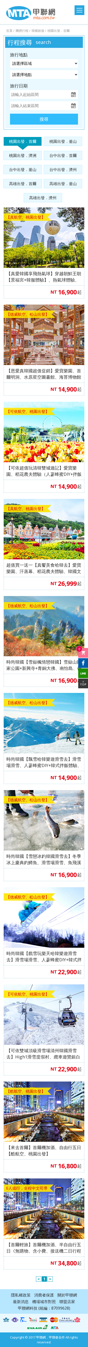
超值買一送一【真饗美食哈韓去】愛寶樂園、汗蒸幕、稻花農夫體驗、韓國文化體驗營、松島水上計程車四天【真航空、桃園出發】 (43, 568)
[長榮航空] (37, 1327)
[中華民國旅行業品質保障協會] (23, 1320)
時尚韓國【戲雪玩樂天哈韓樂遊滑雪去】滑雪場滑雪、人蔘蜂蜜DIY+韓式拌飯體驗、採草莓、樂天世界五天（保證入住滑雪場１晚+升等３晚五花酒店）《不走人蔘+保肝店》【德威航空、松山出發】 (44, 956)
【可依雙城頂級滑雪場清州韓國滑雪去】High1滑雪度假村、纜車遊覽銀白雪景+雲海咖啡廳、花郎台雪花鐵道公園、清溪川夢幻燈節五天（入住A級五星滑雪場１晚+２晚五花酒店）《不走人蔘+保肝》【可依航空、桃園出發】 (43, 1054)
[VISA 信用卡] (43, 1320)
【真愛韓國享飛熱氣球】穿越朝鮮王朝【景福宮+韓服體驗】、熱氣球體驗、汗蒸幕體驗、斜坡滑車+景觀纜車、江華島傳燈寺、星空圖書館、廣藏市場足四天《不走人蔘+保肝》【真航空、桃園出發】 (43, 277)
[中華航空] (69, 1320)
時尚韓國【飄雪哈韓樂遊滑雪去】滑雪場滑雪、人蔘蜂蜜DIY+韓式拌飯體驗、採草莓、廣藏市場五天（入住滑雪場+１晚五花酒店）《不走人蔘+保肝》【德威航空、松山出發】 (44, 762)
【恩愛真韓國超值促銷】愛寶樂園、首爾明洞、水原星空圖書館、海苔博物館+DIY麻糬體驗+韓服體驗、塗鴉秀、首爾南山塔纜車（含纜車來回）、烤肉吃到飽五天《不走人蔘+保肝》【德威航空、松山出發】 (43, 374)
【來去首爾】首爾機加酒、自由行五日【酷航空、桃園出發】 (43, 1150)
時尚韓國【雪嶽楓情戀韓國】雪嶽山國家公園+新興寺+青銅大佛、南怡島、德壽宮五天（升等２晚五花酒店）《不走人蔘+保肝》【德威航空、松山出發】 (44, 665)
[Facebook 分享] (83, 663)
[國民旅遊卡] (33, 1320)
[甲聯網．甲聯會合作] (55, 1327)
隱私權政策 (21, 1295)
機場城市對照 (44, 1301)
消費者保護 (44, 1295)
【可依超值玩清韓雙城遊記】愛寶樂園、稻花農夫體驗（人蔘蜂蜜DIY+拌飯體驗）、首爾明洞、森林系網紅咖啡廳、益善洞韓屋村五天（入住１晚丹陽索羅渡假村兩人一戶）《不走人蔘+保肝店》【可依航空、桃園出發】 (44, 471)
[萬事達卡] (54, 1320)
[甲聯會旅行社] (30, 13)
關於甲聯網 (67, 1295)
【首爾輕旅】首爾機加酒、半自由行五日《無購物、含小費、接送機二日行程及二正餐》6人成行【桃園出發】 (43, 1248)
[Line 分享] (83, 673)
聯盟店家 (67, 1301)
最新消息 (21, 1301)
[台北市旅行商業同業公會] (15, 1320)
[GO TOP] (83, 683)
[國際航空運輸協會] (6, 1320)
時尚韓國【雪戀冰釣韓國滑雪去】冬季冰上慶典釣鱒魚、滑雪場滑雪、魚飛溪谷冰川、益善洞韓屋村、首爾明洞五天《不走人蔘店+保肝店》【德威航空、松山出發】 (43, 859)
